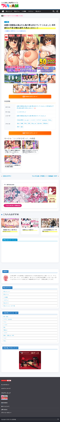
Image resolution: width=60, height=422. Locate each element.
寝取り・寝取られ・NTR (8, 335)
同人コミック (9, 11)
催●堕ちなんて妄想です (28, 229)
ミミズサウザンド (21, 112)
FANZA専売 (20, 120)
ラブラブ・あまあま (42, 120)
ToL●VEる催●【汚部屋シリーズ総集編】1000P (44, 176)
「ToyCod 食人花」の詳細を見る (12, 205)
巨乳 (29, 123)
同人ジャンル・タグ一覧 (9, 305)
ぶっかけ (5, 324)
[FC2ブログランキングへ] (4, 398)
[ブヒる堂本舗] (3, 11)
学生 (25, 123)
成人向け (39, 123)
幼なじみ (34, 123)
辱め (4, 327)
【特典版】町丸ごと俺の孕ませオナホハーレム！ (10, 230)
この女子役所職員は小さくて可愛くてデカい (50, 230)
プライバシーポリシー (6, 412)
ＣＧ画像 (24, 11)
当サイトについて (5, 406)
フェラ (4, 338)
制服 (22, 123)
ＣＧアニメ (30, 11)
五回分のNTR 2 (7, 176)
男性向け (45, 123)
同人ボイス (38, 11)
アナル (4, 322)
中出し (50, 120)
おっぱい (27, 120)
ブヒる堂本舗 (13, 419)
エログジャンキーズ (5, 388)
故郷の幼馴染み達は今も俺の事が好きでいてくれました (31, 115)
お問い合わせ (4, 409)
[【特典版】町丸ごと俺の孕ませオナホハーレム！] (10, 219)
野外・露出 (20, 126)
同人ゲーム (16, 11)
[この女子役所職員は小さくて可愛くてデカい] (50, 219)
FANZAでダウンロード (31, 96)
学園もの (5, 330)
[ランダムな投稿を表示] (57, 11)
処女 (18, 123)
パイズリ (33, 120)
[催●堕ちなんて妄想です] (30, 219)
